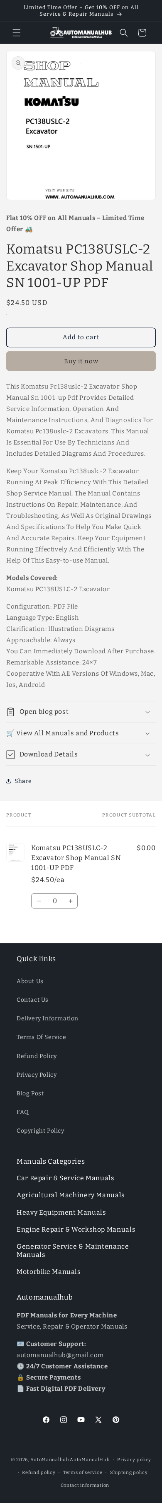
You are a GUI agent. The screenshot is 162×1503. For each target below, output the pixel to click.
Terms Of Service (41, 1037)
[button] (16, 33)
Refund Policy (37, 1056)
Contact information (85, 1485)
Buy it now (81, 361)
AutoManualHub (89, 1459)
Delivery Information (48, 1018)
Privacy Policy (36, 1074)
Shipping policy (129, 1472)
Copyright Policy (40, 1130)
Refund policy (38, 1472)
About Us (30, 981)
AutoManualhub (49, 1459)
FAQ (23, 1112)
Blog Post (30, 1093)
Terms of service (82, 1472)
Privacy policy (134, 1459)
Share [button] (23, 781)
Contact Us (33, 999)
